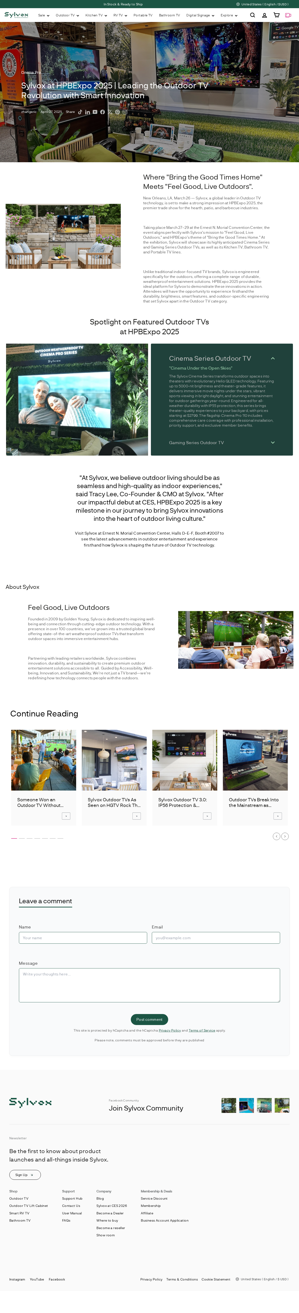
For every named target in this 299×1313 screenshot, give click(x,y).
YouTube (37, 1279)
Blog (100, 1198)
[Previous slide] (276, 836)
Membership (151, 1205)
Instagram (17, 1279)
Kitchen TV (94, 15)
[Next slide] (285, 836)
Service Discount (154, 1198)
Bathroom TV (169, 15)
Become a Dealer (110, 1213)
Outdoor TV (65, 15)
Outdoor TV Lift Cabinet (28, 1205)
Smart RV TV (19, 1213)
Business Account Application (165, 1220)
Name (25, 927)
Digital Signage (198, 15)
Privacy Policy (170, 1030)
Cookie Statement (216, 1279)
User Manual (72, 1213)
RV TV (119, 15)
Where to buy (107, 1220)
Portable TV (143, 15)
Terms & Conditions (182, 1279)
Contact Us (71, 1205)
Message (28, 963)
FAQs (66, 1220)
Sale (42, 15)
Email (157, 927)
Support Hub (72, 1198)
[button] (14, 838)
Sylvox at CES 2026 (111, 1205)
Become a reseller (110, 1228)
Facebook (57, 1279)
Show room (105, 1235)
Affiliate (147, 1213)
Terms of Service (202, 1030)
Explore (227, 15)
